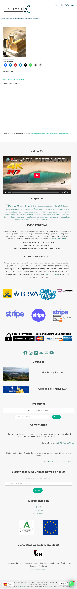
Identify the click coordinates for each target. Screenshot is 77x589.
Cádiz (31, 209)
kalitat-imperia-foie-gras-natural (13, 79)
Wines (45, 219)
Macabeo (30, 212)
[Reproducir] (6, 192)
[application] (37, 175)
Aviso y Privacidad (59, 239)
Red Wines (48, 217)
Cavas (65, 206)
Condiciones (38, 510)
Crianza (16, 209)
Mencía (42, 212)
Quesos (7, 217)
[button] (12, 294)
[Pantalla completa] (68, 192)
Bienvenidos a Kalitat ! (65, 462)
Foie (53, 209)
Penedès (49, 214)
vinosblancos (38, 220)
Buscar (56, 417)
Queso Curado (65, 214)
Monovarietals (51, 212)
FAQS (38, 507)
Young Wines (55, 220)
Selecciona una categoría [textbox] (37, 410)
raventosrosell (40, 217)
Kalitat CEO (48, 462)
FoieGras (57, 209)
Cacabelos (50, 206)
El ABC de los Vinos (66, 443)
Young (50, 220)
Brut (36, 206)
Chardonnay (9, 209)
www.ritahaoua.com (39, 569)
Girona (62, 209)
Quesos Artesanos (17, 217)
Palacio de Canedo (39, 214)
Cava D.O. (59, 206)
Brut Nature (42, 206)
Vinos (32, 220)
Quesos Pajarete (30, 217)
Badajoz (22, 206)
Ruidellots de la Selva (59, 217)
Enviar (37, 490)
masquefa (35, 212)
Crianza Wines (24, 209)
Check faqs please (52, 274)
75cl (9, 205)
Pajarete (30, 214)
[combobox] (38, 410)
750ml (16, 205)
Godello (67, 209)
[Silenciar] (65, 192)
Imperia (7, 212)
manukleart (50, 586)
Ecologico (38, 209)
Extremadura (47, 209)
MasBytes (22, 586)
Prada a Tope (56, 214)
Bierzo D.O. (29, 206)
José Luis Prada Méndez (19, 212)
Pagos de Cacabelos (18, 214)
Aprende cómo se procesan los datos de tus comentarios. (50, 133)
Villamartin (26, 220)
